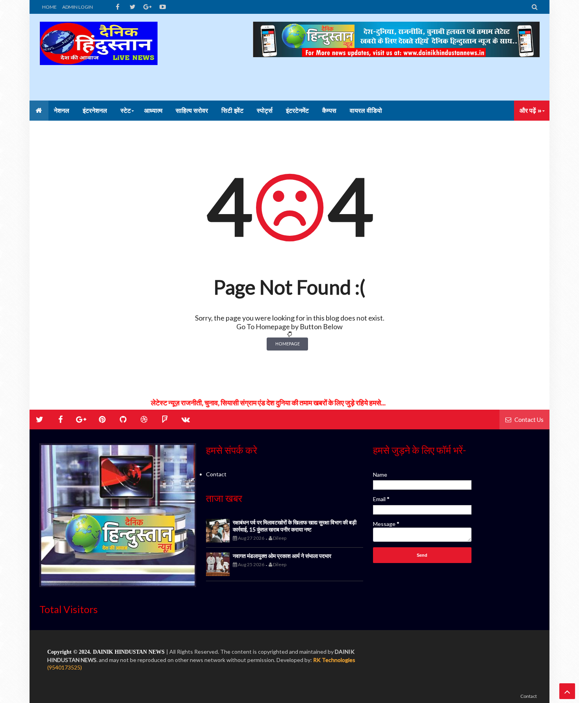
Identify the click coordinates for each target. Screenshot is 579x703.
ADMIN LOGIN (77, 7)
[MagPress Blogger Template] (98, 57)
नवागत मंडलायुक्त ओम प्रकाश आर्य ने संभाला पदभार (282, 555)
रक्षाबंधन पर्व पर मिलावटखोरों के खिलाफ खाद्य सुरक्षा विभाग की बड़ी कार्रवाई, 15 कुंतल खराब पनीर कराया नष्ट (294, 526)
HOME (49, 7)
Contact (216, 474)
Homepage (287, 343)
